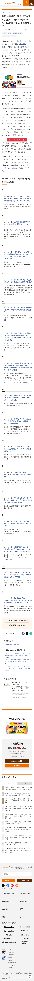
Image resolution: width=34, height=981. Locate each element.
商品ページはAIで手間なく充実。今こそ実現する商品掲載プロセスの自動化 (17, 523)
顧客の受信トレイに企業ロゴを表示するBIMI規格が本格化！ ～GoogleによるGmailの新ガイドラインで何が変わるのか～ (17, 336)
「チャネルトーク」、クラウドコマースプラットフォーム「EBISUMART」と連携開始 (17, 667)
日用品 (9, 33)
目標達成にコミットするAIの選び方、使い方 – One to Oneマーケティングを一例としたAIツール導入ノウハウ (18, 549)
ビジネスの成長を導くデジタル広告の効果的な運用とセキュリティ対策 (17, 224)
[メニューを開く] (2, 3)
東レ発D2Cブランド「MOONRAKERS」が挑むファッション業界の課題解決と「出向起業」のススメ (18, 600)
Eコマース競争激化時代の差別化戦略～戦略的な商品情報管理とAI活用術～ (18, 309)
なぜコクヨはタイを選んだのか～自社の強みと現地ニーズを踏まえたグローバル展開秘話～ (17, 421)
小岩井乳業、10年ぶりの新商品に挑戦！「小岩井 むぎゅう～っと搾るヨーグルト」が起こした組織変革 (18, 808)
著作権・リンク (11, 952)
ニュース (5, 909)
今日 (9, 783)
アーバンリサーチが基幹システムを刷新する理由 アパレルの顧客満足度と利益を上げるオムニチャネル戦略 (17, 198)
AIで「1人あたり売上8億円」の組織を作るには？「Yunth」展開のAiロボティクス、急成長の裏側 (18, 801)
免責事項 (10, 957)
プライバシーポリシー (13, 965)
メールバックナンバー (18, 756)
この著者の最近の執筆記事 (19, 697)
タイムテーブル (10, 168)
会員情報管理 (11, 955)
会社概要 (10, 960)
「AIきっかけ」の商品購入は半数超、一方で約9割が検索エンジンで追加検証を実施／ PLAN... (17, 655)
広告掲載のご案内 (9, 893)
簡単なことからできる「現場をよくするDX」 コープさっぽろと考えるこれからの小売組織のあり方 (18, 500)
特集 (3, 917)
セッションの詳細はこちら (17, 140)
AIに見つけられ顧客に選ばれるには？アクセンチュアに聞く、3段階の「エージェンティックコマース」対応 (18, 850)
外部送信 (10, 967)
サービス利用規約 (12, 962)
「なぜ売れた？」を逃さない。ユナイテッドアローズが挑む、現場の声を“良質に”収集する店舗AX (18, 837)
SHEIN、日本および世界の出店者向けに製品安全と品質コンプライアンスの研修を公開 (17, 662)
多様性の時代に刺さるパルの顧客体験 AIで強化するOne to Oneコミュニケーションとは (18, 397)
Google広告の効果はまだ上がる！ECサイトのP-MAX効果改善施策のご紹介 (18, 474)
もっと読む (7, 670)
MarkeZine (5, 901)
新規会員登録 (17, 761)
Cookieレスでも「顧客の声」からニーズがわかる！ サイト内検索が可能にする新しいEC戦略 (18, 574)
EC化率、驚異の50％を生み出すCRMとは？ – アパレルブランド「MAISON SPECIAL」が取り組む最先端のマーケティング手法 (18, 366)
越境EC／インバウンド (18, 33)
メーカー (13, 36)
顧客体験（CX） (6, 36)
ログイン (18, 765)
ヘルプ (9, 949)
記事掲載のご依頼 (25, 893)
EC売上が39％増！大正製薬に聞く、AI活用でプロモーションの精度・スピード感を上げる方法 (18, 788)
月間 (24, 783)
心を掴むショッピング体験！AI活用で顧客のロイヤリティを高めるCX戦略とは (17, 449)
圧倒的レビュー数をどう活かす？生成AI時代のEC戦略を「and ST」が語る (18, 823)
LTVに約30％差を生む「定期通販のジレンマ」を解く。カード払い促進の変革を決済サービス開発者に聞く (18, 816)
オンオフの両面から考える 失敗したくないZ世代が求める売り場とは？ (18, 281)
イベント (4, 33)
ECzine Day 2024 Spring (12, 644)
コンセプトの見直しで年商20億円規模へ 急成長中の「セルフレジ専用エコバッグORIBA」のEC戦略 (18, 829)
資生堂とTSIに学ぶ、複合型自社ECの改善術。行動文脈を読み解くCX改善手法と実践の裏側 (18, 794)
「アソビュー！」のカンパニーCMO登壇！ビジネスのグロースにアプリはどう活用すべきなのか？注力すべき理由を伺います (18, 255)
